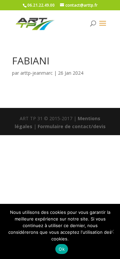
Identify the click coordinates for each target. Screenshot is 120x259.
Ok (62, 249)
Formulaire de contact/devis (72, 126)
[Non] (111, 231)
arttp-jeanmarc (36, 73)
